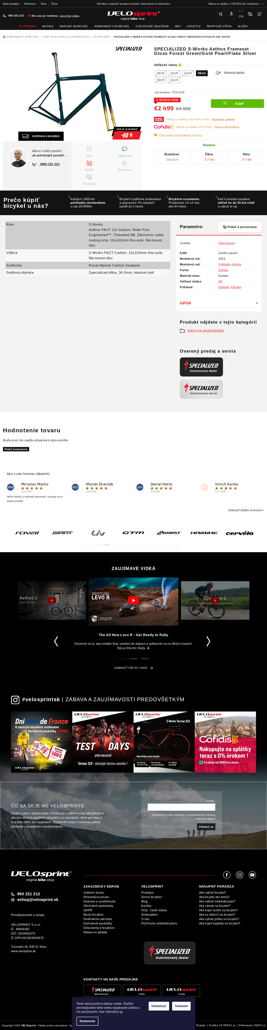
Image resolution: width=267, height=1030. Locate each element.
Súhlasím (181, 1006)
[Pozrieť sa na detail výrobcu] (128, 48)
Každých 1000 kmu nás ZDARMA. (87, 203)
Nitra (43, 3)
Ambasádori (149, 914)
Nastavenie (87, 1021)
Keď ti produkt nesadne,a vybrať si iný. (236, 203)
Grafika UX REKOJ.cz (222, 1025)
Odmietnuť (158, 1006)
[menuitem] (27, 26)
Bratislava (30, 3)
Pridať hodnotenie (16, 449)
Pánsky (236, 287)
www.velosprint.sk (23, 951)
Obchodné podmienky (98, 905)
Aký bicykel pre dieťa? (214, 897)
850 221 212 (16, 15)
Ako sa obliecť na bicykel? (217, 914)
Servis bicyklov (151, 897)
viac (261, 3)
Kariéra (146, 905)
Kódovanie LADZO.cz (252, 1025)
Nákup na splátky (95, 932)
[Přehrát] (52, 600)
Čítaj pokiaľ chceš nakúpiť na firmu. (181, 135)
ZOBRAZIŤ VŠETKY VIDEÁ (130, 667)
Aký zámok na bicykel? (214, 905)
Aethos (236, 264)
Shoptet (201, 1025)
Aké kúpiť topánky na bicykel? (219, 923)
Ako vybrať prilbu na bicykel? (219, 919)
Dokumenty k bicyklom (98, 927)
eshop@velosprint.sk (38, 899)
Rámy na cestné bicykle (206, 330)
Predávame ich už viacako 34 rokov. (184, 203)
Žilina (54, 3)
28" (220, 281)
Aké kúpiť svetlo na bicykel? (218, 910)
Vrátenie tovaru (93, 892)
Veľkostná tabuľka (234, 72)
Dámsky (223, 287)
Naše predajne (11, 3)
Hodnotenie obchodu (97, 919)
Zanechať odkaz (70, 15)
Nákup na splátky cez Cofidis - (207, 126)
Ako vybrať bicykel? (212, 892)
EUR (241, 11)
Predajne (147, 892)
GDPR (87, 910)
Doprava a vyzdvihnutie (99, 901)
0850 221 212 (49, 164)
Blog (144, 901)
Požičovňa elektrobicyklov (159, 923)
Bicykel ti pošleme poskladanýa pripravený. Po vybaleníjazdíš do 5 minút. (140, 203)
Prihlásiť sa (206, 826)
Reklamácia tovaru (96, 897)
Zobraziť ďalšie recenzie (245, 510)
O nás (145, 919)
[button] (89, 542)
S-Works (96, 224)
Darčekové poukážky (97, 923)
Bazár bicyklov (93, 914)
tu (121, 1011)
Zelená (223, 270)
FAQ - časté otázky (154, 910)
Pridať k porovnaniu (242, 227)
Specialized (226, 243)
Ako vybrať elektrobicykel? (217, 901)
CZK (241, 16)
